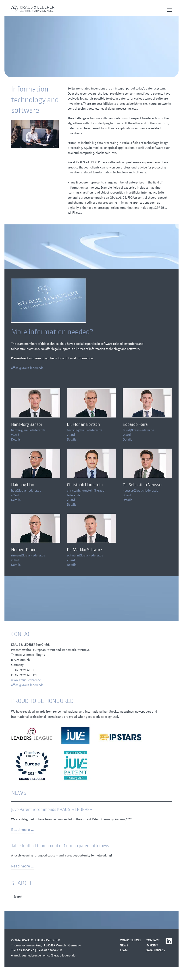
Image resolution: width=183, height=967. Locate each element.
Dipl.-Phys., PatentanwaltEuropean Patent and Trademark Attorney (90, 522)
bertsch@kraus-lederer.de (84, 430)
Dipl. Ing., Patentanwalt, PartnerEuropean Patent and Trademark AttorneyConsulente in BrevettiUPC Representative (146, 401)
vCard (15, 435)
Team (124, 950)
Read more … (22, 829)
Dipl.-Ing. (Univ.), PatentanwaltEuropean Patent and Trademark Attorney (35, 397)
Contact (153, 940)
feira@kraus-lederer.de (138, 430)
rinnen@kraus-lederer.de (28, 555)
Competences (130, 940)
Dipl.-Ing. (23, 520)
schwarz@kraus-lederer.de (85, 555)
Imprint (152, 945)
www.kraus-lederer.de (26, 680)
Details (16, 439)
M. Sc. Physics (82, 455)
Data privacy (155, 950)
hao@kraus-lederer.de (26, 490)
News (124, 945)
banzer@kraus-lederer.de (28, 430)
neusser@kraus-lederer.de (140, 490)
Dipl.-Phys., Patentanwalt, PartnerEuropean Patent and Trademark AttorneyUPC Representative (146, 459)
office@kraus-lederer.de (27, 368)
